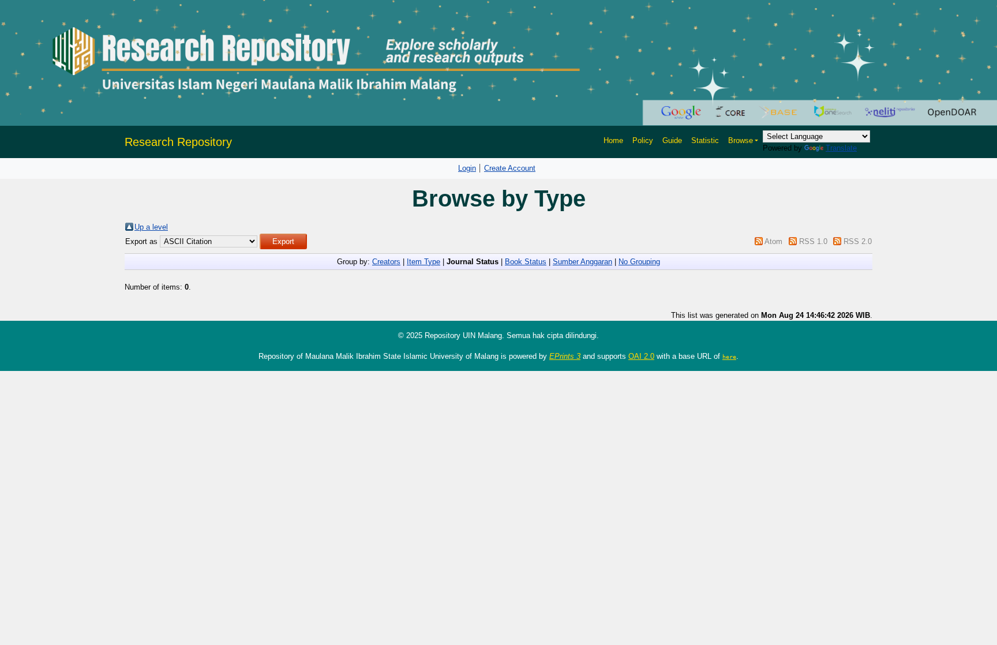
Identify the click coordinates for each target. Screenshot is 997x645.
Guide (672, 140)
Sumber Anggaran (582, 261)
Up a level (151, 227)
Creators (386, 261)
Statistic (705, 140)
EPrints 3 (564, 356)
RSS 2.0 (858, 241)
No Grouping (639, 261)
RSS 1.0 (813, 241)
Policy (642, 140)
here (729, 356)
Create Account (509, 168)
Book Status (525, 261)
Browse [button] (740, 140)
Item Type (423, 261)
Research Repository (178, 142)
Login (467, 168)
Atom (773, 241)
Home (613, 140)
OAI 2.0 (641, 356)
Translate (841, 148)
